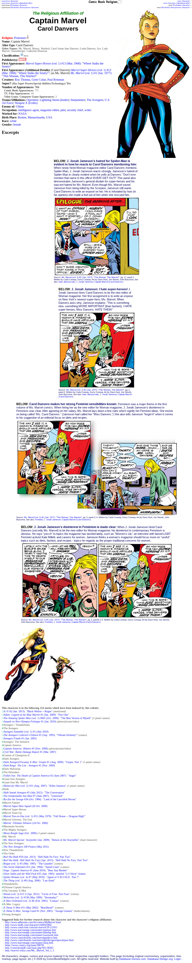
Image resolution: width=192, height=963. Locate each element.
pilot (63, 110)
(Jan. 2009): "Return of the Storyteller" (41, 840)
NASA (22, 113)
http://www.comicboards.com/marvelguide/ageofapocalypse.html (39, 940)
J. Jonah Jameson (84, 282)
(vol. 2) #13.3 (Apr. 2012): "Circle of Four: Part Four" (37, 894)
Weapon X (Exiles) (26, 103)
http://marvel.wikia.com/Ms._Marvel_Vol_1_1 (29, 950)
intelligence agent (28, 110)
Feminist (39, 519)
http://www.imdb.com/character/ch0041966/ (28, 925)
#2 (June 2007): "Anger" (40, 775)
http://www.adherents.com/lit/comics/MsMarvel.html (33, 922)
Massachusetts (36, 117)
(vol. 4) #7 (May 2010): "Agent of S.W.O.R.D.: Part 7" (41, 877)
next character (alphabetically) (177, 3)
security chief (75, 110)
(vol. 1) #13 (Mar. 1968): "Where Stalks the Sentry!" (53, 65)
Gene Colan (39, 79)
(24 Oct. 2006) (26, 823)
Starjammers (77, 100)
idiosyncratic (69, 282)
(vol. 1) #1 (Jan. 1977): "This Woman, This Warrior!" (90, 277)
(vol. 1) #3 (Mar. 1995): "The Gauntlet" (29, 863)
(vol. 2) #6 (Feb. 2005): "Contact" (31, 900)
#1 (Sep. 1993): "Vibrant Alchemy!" (41, 735)
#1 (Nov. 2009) (29, 765)
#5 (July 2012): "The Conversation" (34, 792)
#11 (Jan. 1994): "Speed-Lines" (32, 867)
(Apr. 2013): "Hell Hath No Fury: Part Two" (46, 860)
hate (61, 282)
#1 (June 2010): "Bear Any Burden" (36, 870)
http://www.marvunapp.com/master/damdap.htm (30, 932)
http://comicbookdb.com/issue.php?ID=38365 (29, 947)
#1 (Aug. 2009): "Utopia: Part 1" (43, 762)
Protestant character (181, 5)
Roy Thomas (22, 79)
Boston (22, 117)
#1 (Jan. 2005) (20, 738)
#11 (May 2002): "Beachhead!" (29, 907)
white (13, 121)
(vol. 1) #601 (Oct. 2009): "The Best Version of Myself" (48, 718)
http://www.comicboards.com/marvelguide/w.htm (31, 937)
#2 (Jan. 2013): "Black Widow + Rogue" (28, 711)
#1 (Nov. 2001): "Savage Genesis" (38, 911)
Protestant (20, 37)
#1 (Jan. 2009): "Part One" (36, 714)
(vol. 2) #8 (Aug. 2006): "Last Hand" (29, 880)
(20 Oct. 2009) (25, 806)
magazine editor (49, 110)
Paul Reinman (55, 79)
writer (87, 110)
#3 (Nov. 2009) (26, 748)
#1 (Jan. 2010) (30, 721)
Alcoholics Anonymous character (175, 7)
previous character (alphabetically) (17, 3)
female (17, 124)
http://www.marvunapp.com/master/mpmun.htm (30, 930)
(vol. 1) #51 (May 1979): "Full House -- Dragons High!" (45, 816)
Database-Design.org (160, 959)
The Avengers (95, 100)
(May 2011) (26, 846)
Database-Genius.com (132, 959)
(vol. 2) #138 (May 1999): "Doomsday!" (31, 897)
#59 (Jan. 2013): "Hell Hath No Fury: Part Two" (37, 856)
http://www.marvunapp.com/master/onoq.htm (29, 942)
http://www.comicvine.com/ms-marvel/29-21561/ (31, 927)
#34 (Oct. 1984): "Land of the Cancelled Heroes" (40, 799)
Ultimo (20, 106)
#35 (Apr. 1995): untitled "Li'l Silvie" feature (45, 873)
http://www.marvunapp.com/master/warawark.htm (31, 935)
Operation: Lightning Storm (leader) (47, 100)
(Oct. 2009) (20, 833)
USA (49, 117)
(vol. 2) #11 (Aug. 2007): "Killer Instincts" (35, 785)
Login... (178, 959)
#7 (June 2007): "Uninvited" (33, 796)
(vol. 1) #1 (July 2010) (26, 731)
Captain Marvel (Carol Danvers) (108, 282)
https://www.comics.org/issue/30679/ (24, 945)
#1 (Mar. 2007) (30, 752)
